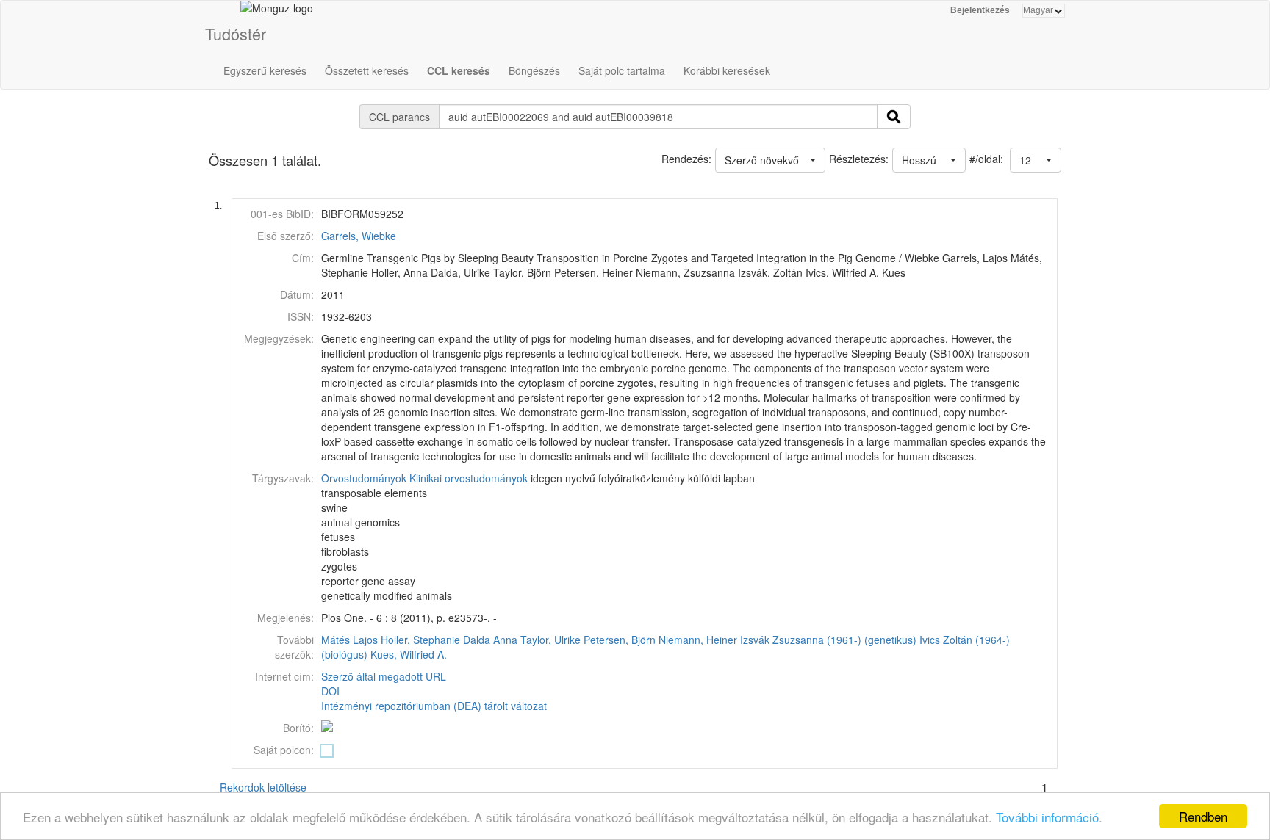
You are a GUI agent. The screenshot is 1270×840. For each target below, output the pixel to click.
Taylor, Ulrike (550, 639)
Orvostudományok (363, 478)
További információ (1047, 817)
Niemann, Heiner (698, 639)
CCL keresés (458, 70)
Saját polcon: (284, 749)
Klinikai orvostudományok (468, 478)
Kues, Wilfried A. (408, 654)
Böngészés (534, 70)
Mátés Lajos (349, 639)
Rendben (1203, 816)
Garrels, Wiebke (358, 235)
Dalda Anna (490, 639)
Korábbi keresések (727, 70)
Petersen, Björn (620, 639)
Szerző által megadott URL (383, 676)
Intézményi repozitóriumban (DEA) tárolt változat (434, 705)
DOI (330, 691)
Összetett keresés (367, 70)
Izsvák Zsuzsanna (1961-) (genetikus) (828, 639)
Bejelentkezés (980, 10)
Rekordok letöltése (263, 787)
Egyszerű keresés (264, 70)
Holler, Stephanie (420, 639)
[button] (1035, 160)
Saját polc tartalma (621, 70)
